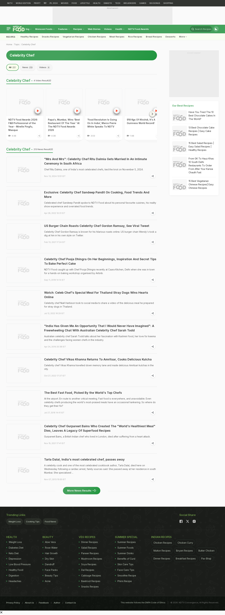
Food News (50, 521)
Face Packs (51, 570)
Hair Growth (51, 553)
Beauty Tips (51, 575)
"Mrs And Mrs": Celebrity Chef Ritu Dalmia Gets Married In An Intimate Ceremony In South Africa (95, 161)
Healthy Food (16, 570)
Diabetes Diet (16, 547)
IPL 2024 (54, 3)
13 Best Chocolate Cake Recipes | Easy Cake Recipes (201, 131)
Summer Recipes (126, 542)
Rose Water (51, 547)
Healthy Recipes (29, 36)
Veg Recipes (87, 537)
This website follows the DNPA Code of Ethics (143, 602)
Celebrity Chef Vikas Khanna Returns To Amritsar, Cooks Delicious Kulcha (98, 359)
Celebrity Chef (28, 44)
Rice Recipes (135, 36)
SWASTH (108, 3)
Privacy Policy (13, 602)
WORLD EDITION (23, 3)
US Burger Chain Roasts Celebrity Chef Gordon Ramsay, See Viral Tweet (96, 226)
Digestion (14, 575)
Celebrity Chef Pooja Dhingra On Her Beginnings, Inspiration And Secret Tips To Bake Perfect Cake (100, 261)
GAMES (142, 3)
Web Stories (94, 29)
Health (119, 29)
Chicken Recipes (97, 36)
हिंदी (45, 3)
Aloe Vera (50, 542)
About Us (29, 602)
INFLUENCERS (130, 3)
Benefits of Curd (126, 558)
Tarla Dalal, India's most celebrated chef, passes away (84, 459)
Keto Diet (14, 553)
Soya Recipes (88, 564)
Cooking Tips (33, 521)
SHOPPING (168, 3)
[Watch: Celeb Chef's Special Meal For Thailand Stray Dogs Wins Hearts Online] (23, 303)
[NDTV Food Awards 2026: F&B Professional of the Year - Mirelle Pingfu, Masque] (24, 102)
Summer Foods (125, 547)
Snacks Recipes (50, 36)
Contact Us (70, 602)
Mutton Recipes (162, 550)
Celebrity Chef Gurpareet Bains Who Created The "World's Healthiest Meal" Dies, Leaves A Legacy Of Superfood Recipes (99, 428)
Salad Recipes (89, 547)
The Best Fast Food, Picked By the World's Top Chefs (83, 392)
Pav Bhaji (206, 558)
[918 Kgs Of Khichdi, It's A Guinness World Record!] (143, 102)
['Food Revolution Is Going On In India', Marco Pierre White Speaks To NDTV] (103, 102)
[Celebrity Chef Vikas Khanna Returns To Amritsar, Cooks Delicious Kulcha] (23, 370)
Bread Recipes (154, 36)
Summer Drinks (125, 553)
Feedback (44, 602)
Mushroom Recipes (91, 558)
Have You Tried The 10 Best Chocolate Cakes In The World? (202, 115)
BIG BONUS (155, 3)
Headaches (15, 581)
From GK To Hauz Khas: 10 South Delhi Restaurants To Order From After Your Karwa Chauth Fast (201, 165)
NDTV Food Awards (138, 29)
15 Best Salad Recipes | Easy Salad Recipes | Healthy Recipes (201, 146)
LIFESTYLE (85, 3)
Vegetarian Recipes (73, 36)
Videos (108, 29)
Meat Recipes (117, 36)
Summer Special (126, 537)
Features (63, 29)
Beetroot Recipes (90, 581)
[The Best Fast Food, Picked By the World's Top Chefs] (23, 403)
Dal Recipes (87, 570)
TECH (117, 3)
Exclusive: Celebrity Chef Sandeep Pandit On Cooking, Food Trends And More (96, 195)
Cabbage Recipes (91, 575)
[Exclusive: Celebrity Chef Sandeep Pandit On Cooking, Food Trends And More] (23, 203)
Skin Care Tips (125, 564)
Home (9, 44)
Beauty (47, 537)
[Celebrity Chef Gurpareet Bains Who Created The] (23, 437)
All (12, 67)
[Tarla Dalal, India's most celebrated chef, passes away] (23, 470)
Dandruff (49, 564)
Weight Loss (14, 521)
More (182, 36)
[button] (152, 114)
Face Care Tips (125, 570)
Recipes (78, 29)
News (27, 67)
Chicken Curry (185, 542)
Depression (15, 558)
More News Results (79, 490)
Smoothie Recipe (126, 575)
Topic (17, 44)
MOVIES (64, 3)
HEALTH (96, 3)
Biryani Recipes (184, 550)
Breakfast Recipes (186, 558)
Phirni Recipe (124, 581)
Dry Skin (49, 558)
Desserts (171, 36)
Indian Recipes (161, 537)
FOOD (74, 3)
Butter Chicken (206, 550)
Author (57, 602)
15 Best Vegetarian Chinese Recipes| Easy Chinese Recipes (201, 184)
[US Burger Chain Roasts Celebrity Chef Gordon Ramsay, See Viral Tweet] (23, 237)
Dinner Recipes (89, 542)
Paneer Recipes (90, 553)
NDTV (10, 3)
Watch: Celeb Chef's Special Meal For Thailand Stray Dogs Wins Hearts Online (96, 295)
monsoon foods (44, 29)
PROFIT (37, 3)
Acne (48, 581)
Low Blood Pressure (20, 564)
